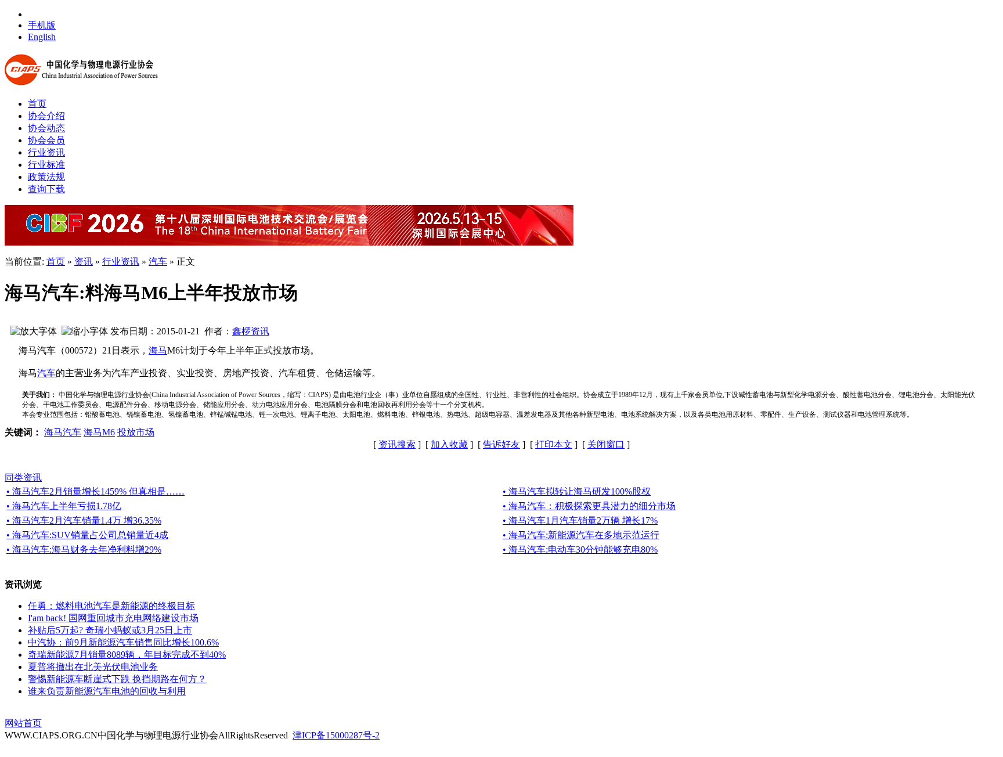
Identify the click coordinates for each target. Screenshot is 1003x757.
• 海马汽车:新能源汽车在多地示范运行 (581, 535)
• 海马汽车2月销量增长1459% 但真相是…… (95, 491)
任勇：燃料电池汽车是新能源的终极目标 (111, 606)
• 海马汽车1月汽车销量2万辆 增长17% (580, 520)
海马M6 (99, 432)
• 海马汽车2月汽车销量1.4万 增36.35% (83, 520)
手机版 (42, 25)
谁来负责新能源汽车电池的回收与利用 (107, 691)
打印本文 (553, 444)
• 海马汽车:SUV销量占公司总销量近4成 (87, 535)
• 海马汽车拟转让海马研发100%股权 (577, 491)
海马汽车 (62, 432)
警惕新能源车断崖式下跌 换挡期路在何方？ (117, 679)
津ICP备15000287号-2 (336, 735)
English (42, 37)
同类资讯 (23, 477)
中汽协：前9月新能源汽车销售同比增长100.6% (123, 642)
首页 (55, 261)
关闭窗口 (606, 444)
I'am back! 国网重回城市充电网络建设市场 (113, 618)
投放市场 (135, 432)
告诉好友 (501, 444)
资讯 (83, 261)
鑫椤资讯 (250, 331)
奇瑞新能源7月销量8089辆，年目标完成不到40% (127, 654)
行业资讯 (120, 261)
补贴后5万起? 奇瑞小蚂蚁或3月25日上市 (110, 630)
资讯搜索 (397, 444)
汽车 (158, 261)
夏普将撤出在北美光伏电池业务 (93, 667)
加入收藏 (449, 444)
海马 (158, 350)
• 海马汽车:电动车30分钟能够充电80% (580, 549)
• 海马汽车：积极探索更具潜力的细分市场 (589, 506)
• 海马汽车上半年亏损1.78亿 (63, 506)
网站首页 (23, 723)
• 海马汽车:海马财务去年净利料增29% (83, 549)
